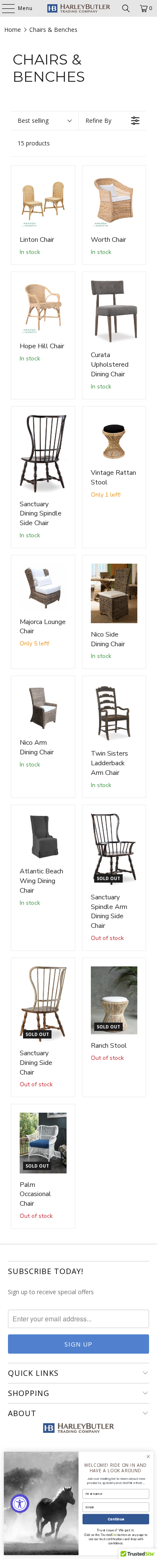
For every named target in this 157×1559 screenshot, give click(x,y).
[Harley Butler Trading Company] (78, 8)
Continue (116, 1519)
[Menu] (4, 8)
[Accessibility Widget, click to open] (19, 1503)
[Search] (126, 8)
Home (12, 30)
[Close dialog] (148, 1456)
